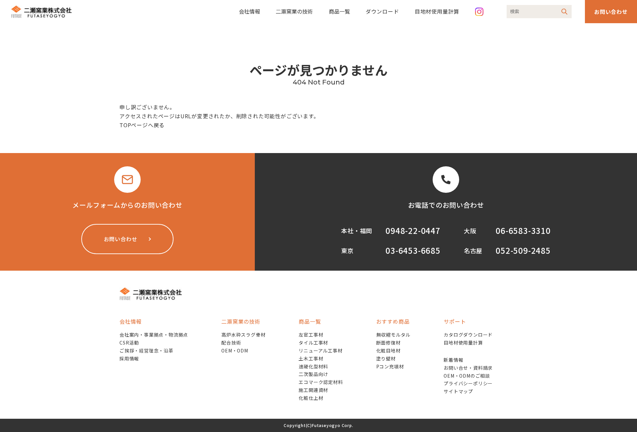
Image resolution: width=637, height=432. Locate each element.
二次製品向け (313, 374)
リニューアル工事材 (320, 350)
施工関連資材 (313, 390)
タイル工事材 (313, 342)
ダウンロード (382, 11)
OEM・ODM (234, 350)
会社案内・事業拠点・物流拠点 (153, 334)
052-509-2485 (523, 250)
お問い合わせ (611, 12)
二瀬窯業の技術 (294, 11)
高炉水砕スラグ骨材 (243, 334)
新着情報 (453, 359)
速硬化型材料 (313, 366)
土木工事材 (311, 358)
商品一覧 (339, 11)
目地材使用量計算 (437, 11)
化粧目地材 (388, 350)
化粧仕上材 (311, 398)
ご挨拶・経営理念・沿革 (146, 350)
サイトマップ (458, 391)
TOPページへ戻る (142, 125)
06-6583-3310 (523, 230)
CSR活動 (129, 342)
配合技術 (231, 342)
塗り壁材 (386, 358)
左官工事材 (311, 334)
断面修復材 (388, 342)
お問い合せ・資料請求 (468, 367)
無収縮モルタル (393, 334)
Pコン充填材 (390, 366)
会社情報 (249, 11)
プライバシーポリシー (468, 383)
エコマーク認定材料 (321, 382)
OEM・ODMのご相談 (467, 375)
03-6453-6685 (413, 250)
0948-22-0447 (413, 230)
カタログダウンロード (468, 334)
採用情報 (129, 358)
